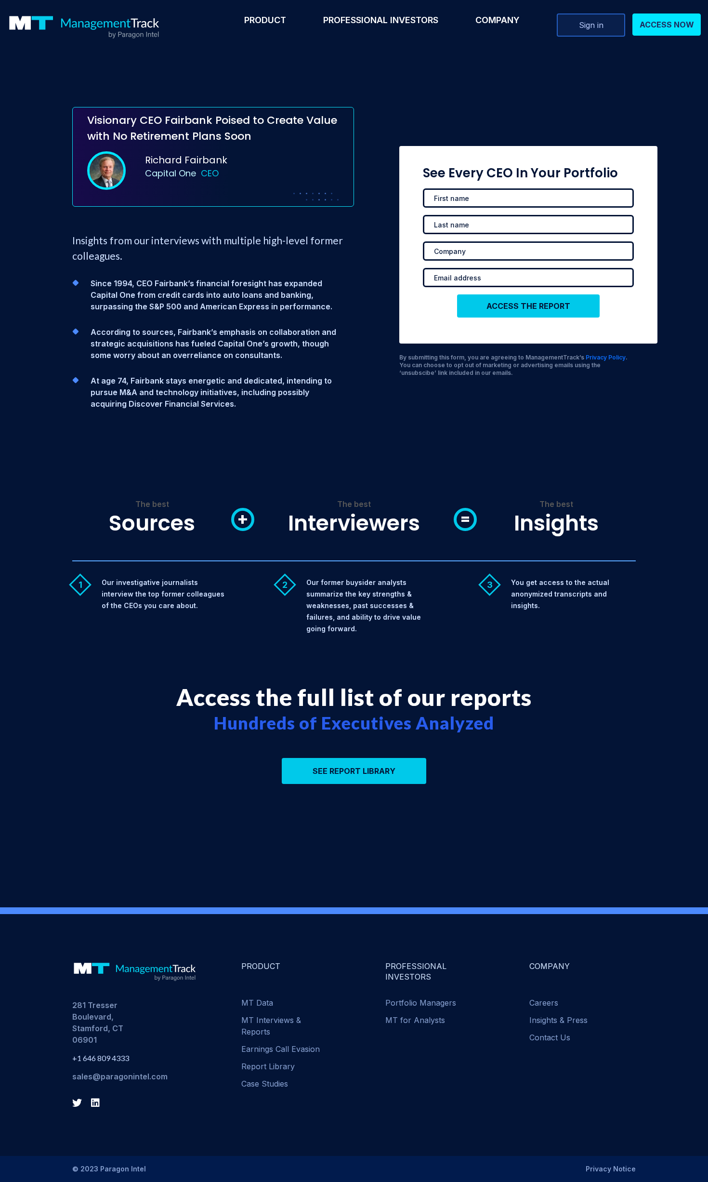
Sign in (591, 25)
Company (497, 20)
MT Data (257, 1003)
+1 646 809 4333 (100, 1057)
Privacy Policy (606, 357)
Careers (543, 1003)
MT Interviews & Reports (271, 1025)
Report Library (268, 1066)
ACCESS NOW (667, 24)
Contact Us (549, 1037)
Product (265, 20)
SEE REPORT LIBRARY (354, 771)
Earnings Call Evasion (280, 1049)
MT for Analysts (415, 1020)
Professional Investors (380, 20)
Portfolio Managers (420, 1003)
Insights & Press (558, 1020)
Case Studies (264, 1084)
